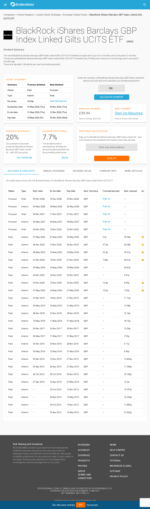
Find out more (92, 505)
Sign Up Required (58, 101)
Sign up (106, 198)
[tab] (21, 170)
